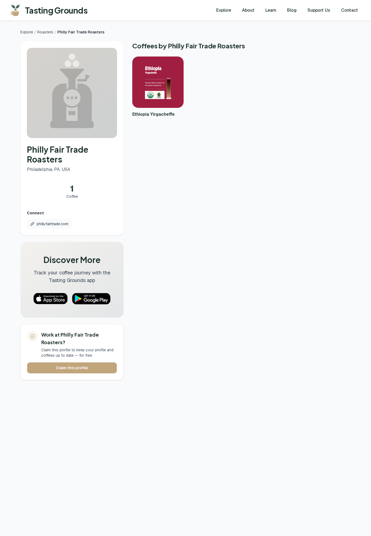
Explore (223, 10)
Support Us (318, 10)
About (248, 10)
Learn (270, 10)
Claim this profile (72, 367)
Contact (349, 10)
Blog (292, 10)
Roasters (45, 32)
